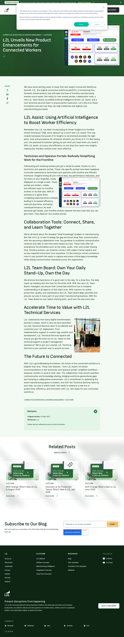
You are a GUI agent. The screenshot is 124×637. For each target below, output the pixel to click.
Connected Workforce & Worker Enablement (22, 35)
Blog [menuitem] (69, 559)
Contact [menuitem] (7, 570)
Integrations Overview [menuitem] (44, 570)
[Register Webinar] (62, 2)
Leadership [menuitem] (8, 566)
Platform (47, 35)
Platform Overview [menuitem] (42, 562)
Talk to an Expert (108, 10)
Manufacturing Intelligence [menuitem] (45, 566)
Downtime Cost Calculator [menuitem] (77, 566)
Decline (97, 24)
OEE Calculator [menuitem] (73, 562)
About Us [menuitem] (8, 559)
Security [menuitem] (7, 578)
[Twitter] (7, 90)
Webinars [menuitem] (71, 570)
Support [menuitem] (7, 581)
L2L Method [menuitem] (40, 559)
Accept (81, 24)
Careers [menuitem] (7, 574)
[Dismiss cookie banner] (103, 7)
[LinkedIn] (7, 94)
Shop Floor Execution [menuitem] (44, 574)
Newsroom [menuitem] (8, 562)
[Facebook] (7, 98)
